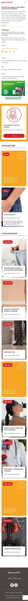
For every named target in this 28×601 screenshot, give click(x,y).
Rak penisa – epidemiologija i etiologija (11, 69)
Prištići (6, 154)
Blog (19, 578)
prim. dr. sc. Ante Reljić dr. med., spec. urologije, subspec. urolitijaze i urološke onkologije (13, 33)
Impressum (12, 592)
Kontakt (7, 592)
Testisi (3, 58)
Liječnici (9, 578)
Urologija (7, 242)
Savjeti (15, 578)
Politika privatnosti (9, 595)
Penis (3, 74)
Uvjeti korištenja (19, 592)
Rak (3, 67)
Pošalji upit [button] (14, 136)
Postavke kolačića (18, 595)
